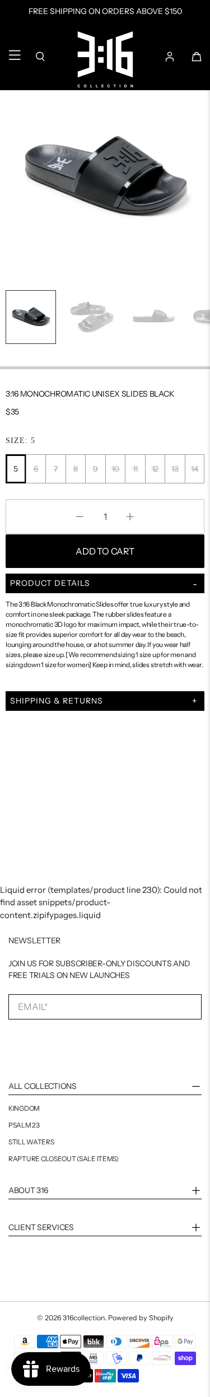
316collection (84, 1318)
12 (155, 469)
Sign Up (57, 1043)
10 (115, 469)
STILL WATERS (31, 1142)
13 (174, 469)
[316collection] (105, 59)
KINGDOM (24, 1108)
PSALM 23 (24, 1125)
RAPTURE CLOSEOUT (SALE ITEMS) (63, 1159)
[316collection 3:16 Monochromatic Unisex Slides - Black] (105, 171)
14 (194, 469)
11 (135, 469)
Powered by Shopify (141, 1318)
